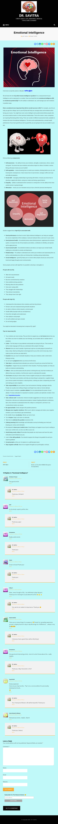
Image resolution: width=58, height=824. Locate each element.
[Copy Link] (52, 44)
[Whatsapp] (42, 44)
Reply (10, 483)
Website (5, 782)
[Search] (54, 25)
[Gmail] (45, 44)
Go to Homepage (12, 808)
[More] (54, 44)
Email (4, 775)
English (19, 456)
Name (4, 768)
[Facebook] (35, 44)
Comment (6, 746)
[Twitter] (37, 44)
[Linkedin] (40, 44)
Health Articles (10, 456)
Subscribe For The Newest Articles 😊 (15, 794)
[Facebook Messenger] (49, 44)
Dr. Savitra (29, 16)
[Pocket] (47, 44)
